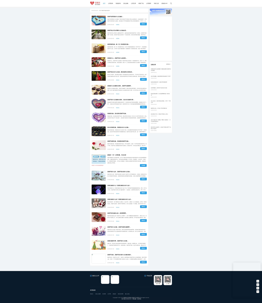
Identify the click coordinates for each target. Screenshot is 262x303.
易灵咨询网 (120, 293)
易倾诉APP (164, 3)
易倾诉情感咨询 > (95, 10)
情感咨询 (118, 3)
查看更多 (168, 64)
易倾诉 (114, 293)
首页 (104, 3)
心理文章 (133, 3)
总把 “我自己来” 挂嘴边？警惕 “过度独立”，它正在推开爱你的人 (161, 120)
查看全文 (143, 23)
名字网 (109, 293)
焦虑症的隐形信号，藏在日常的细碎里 (159, 82)
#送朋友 (117, 38)
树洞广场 (141, 3)
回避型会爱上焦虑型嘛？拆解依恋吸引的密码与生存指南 (161, 69)
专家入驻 (156, 3)
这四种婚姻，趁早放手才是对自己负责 (159, 87)
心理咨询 (110, 3)
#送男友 (117, 24)
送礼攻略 (125, 3)
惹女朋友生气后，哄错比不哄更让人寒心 (159, 114)
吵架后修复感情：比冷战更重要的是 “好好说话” (160, 94)
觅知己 (91, 293)
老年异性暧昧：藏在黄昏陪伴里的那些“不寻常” (161, 76)
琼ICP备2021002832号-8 (127, 298)
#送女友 (117, 80)
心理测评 (148, 3)
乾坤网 (104, 293)
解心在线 (127, 293)
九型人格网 (98, 293)
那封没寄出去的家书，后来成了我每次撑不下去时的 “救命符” (161, 128)
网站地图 (134, 298)
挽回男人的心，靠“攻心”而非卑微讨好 (159, 108)
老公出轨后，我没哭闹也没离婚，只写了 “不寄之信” (161, 101)
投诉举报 (139, 298)
